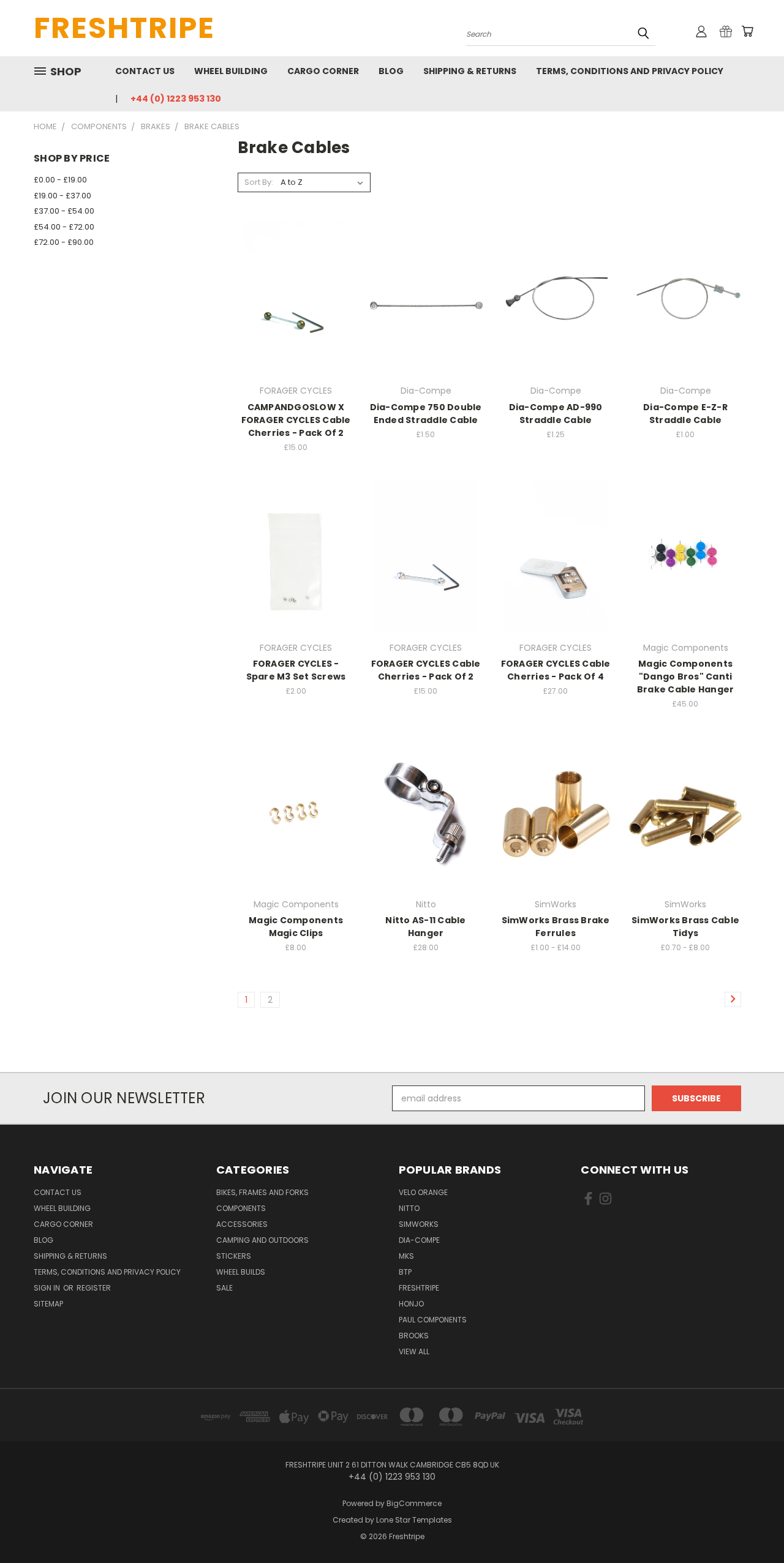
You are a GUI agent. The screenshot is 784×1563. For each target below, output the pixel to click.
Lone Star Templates (414, 1520)
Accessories (242, 1224)
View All (414, 1351)
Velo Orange (423, 1192)
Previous (752, 1525)
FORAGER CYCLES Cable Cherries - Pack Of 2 (426, 670)
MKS (406, 1256)
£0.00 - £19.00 (60, 180)
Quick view (295, 274)
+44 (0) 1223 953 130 (175, 98)
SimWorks (419, 1224)
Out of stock (296, 320)
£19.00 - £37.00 (62, 195)
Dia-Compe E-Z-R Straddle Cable (685, 413)
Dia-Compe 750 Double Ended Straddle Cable (426, 413)
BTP (405, 1272)
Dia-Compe (419, 1240)
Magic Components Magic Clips (296, 926)
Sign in (48, 1288)
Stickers (233, 1256)
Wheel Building (231, 71)
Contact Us (145, 71)
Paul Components (433, 1319)
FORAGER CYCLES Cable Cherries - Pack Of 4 (556, 670)
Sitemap (48, 1304)
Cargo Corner (323, 71)
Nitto (409, 1208)
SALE (224, 1288)
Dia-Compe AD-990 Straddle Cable (556, 413)
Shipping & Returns (469, 71)
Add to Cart (426, 320)
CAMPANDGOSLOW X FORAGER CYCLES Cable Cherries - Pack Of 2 (296, 420)
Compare (292, 298)
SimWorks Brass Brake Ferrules (556, 926)
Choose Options (426, 577)
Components (241, 1208)
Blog (391, 71)
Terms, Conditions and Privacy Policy (629, 71)
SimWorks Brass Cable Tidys (685, 926)
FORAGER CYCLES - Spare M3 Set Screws (296, 670)
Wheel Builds (240, 1272)
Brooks (414, 1335)
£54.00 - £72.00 (64, 227)
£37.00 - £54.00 (64, 211)
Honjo (411, 1304)
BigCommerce (414, 1503)
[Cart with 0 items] (747, 31)
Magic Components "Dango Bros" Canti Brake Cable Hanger (685, 676)
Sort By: (258, 182)
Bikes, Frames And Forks (262, 1192)
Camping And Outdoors (262, 1240)
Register (94, 1288)
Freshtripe (419, 1288)
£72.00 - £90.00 (64, 242)
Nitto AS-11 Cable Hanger (425, 926)
